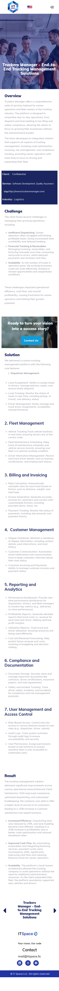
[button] (31, 5)
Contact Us (31, 340)
